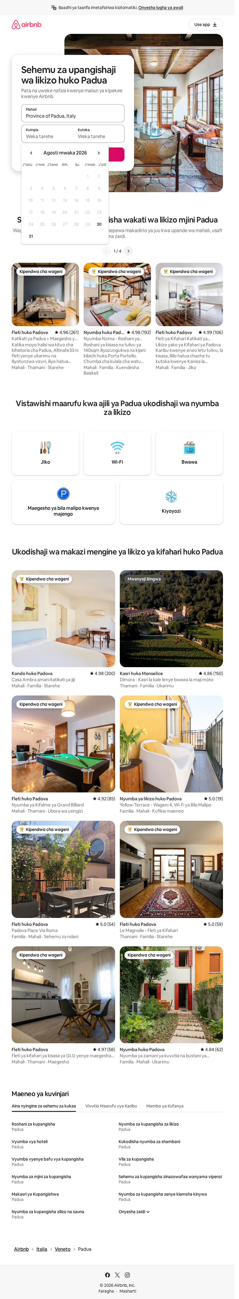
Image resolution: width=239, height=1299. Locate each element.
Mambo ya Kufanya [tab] (165, 1106)
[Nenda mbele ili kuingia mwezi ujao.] (98, 153)
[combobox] (73, 115)
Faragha (106, 1291)
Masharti (127, 1291)
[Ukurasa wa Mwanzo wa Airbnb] (26, 24)
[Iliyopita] (106, 251)
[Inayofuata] (128, 251)
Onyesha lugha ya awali (160, 7)
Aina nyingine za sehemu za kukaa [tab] (44, 1106)
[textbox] (47, 136)
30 (99, 224)
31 (31, 236)
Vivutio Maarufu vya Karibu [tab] (111, 1106)
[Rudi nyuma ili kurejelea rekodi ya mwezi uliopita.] (31, 153)
